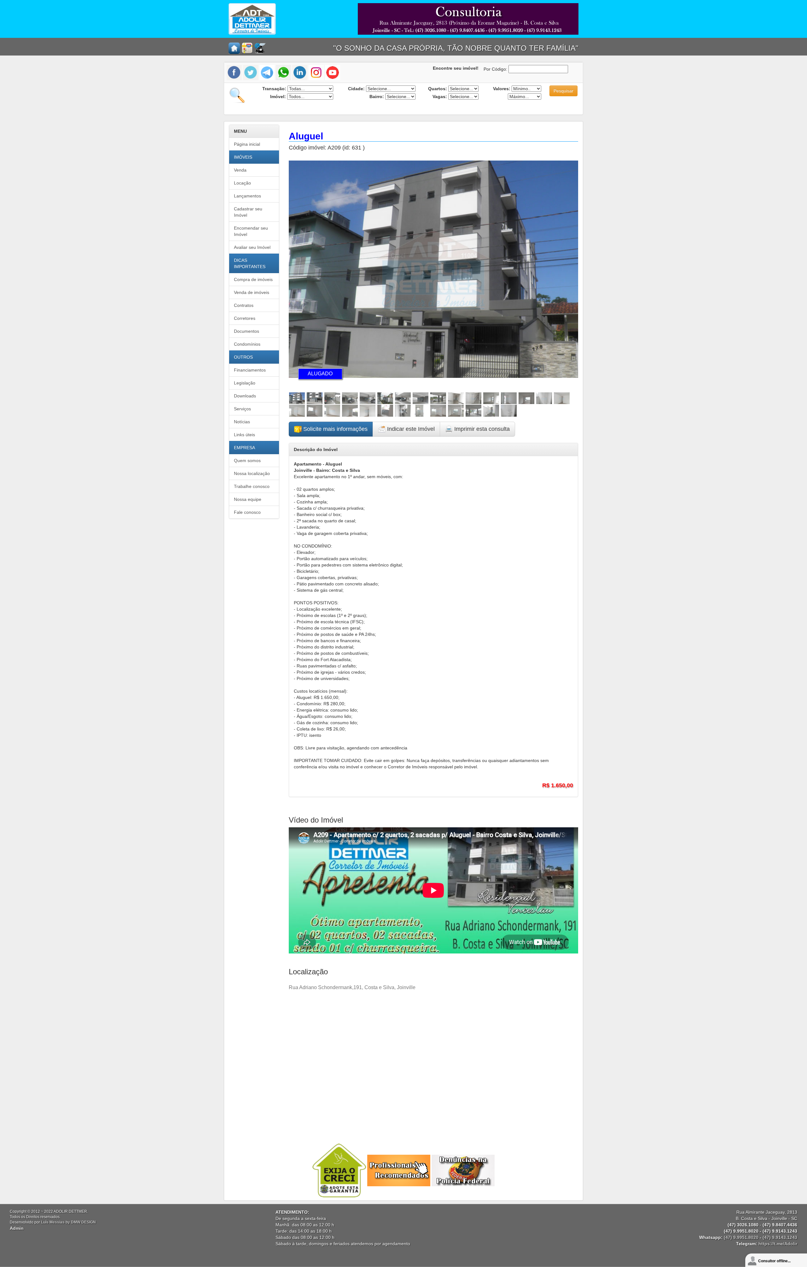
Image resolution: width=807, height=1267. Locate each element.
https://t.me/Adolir (777, 1243)
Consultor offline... (774, 1261)
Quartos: (437, 88)
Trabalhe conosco (252, 486)
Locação (242, 182)
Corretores (244, 318)
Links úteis (244, 434)
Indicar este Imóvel (410, 429)
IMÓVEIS (243, 157)
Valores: (501, 88)
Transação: (274, 88)
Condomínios (247, 344)
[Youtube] (332, 72)
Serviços (242, 408)
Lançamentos (247, 195)
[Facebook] (235, 72)
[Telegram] (267, 72)
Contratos (243, 305)
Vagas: (440, 96)
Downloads (245, 395)
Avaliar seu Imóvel (252, 247)
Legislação (244, 382)
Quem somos (247, 460)
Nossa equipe (247, 499)
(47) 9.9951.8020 (741, 1237)
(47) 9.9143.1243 (780, 1237)
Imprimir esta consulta (481, 429)
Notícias (242, 421)
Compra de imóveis (253, 279)
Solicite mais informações (335, 429)
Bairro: (376, 96)
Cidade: (356, 88)
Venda (240, 170)
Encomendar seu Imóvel (251, 231)
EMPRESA (244, 447)
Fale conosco (247, 512)
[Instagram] (316, 72)
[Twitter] (250, 72)
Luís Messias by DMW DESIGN (68, 1222)
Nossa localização (252, 473)
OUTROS (243, 357)
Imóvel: (278, 96)
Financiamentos (250, 369)
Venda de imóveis (251, 292)
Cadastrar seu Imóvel (248, 212)
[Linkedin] (299, 72)
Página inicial (247, 144)
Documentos (246, 331)
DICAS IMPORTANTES (249, 263)
